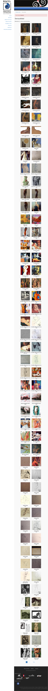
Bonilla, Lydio (22, 173)
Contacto (36, 668)
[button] (46, 15)
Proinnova (19, 678)
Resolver (22, 15)
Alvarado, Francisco (25, 33)
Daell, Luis (25, 224)
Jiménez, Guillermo (36, 454)
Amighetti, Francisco (25, 84)
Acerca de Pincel (26, 668)
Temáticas (9, 27)
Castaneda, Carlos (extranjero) (36, 186)
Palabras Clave (8, 23)
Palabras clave (18, 12)
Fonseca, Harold (25, 250)
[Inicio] (7, 7)
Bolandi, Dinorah (36, 161)
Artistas (9, 17)
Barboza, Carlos (25, 148)
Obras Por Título (8, 19)
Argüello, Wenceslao (25, 135)
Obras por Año (8, 21)
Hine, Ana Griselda (36, 441)
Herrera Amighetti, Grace (25, 403)
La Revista (24, 675)
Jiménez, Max (25, 467)
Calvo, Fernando (25, 186)
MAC (31, 675)
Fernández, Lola (36, 237)
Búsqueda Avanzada (7, 29)
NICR (39, 675)
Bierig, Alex (36, 148)
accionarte (26, 678)
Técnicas (9, 25)
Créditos (32, 668)
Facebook (18, 683)
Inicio (10, 15)
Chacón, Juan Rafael (25, 199)
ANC (19, 675)
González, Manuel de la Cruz (25, 301)
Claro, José (36, 212)
